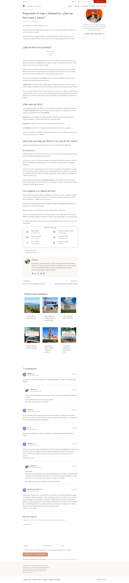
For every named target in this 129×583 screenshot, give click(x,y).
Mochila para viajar (30, 250)
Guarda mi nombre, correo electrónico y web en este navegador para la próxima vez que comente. (47, 550)
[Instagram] (76, 2)
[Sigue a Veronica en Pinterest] (44, 273)
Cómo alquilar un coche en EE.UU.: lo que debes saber (50, 318)
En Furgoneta (84, 6)
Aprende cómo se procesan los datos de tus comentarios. (61, 559)
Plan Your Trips (100, 1)
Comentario (26, 524)
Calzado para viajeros (31, 252)
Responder (74, 374)
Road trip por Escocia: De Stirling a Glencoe (66, 282)
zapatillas (25, 112)
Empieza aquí (27, 579)
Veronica (45, 25)
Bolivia (45, 93)
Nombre (25, 545)
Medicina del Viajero (34, 489)
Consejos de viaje (28, 10)
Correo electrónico (47, 545)
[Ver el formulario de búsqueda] (105, 6)
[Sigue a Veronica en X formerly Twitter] (35, 273)
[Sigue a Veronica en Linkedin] (41, 273)
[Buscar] (104, 38)
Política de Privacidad (54, 579)
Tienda (98, 6)
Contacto (82, 1)
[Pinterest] (79, 2)
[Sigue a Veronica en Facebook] (33, 273)
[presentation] (32, 305)
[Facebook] (73, 2)
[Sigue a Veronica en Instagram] (38, 273)
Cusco (40, 93)
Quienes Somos (88, 1)
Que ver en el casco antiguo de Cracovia (34, 282)
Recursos (77, 6)
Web (62, 545)
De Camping (92, 6)
